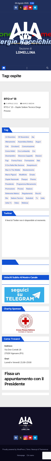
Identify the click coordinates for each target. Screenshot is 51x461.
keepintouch (32, 165)
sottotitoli (29, 198)
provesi (20, 189)
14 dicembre (10, 137)
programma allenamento (26, 184)
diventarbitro (10, 156)
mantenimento (28, 170)
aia (33, 137)
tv (37, 198)
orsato (32, 175)
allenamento (10, 142)
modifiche (23, 175)
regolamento (27, 193)
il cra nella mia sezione (14, 165)
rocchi (38, 193)
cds (6, 146)
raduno (29, 189)
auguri (38, 142)
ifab (38, 161)
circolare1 (15, 146)
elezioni (39, 156)
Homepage (21, 455)
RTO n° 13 (10, 98)
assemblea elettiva (25, 142)
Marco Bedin (28, 103)
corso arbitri (10, 151)
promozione (10, 189)
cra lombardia (24, 151)
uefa (42, 198)
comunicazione (28, 146)
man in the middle (12, 170)
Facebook (9, 262)
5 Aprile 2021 (12, 103)
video (16, 203)
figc (7, 161)
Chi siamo (30, 455)
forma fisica (17, 161)
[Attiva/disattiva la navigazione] (26, 68)
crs (33, 151)
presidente (9, 184)
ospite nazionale (12, 179)
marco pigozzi (10, 175)
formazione (29, 161)
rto (6, 198)
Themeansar (43, 449)
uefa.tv (8, 203)
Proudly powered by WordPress (14, 449)
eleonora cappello (25, 156)
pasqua (24, 179)
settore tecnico (17, 198)
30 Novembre (23, 137)
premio (33, 179)
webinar (25, 203)
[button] (47, 68)
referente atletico (12, 193)
